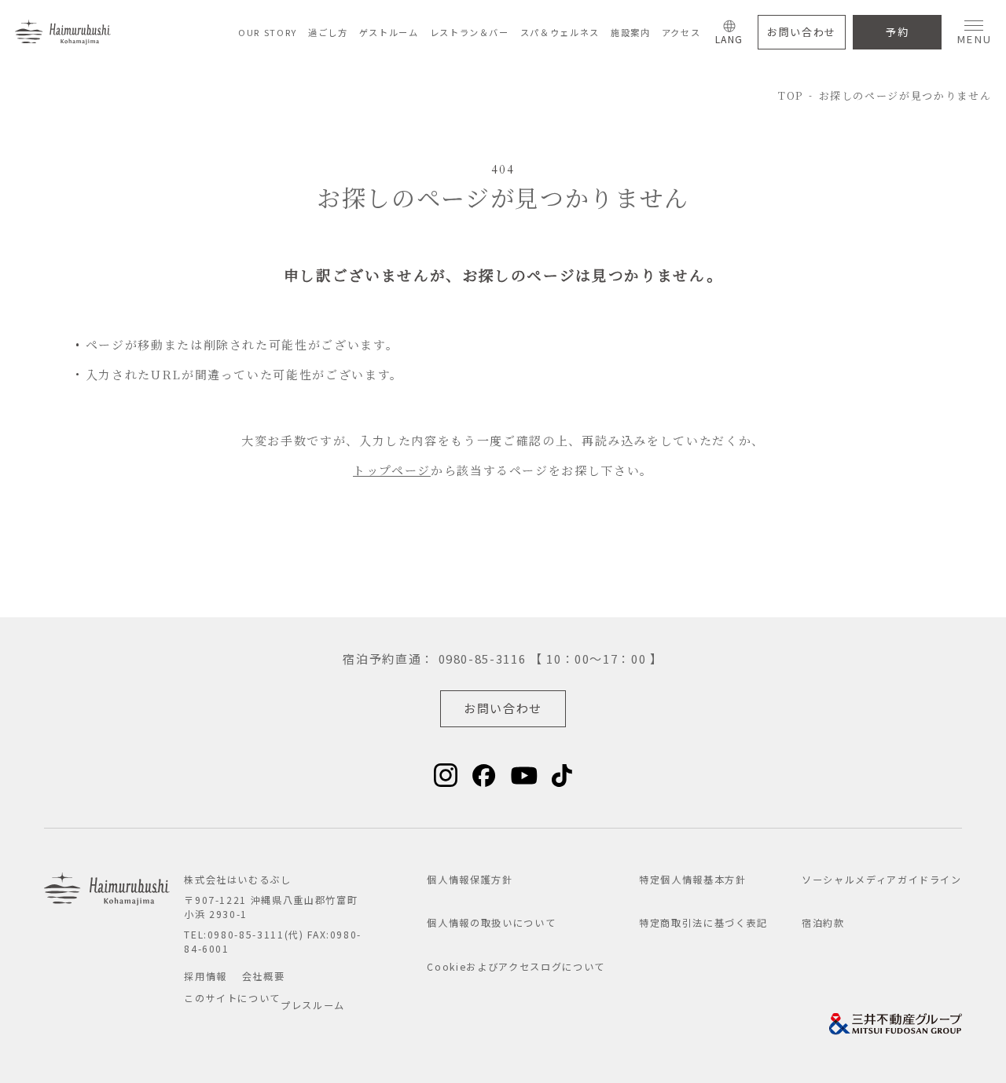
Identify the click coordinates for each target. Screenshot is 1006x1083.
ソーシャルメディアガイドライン (882, 880)
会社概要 (263, 976)
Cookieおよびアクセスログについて (515, 967)
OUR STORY (267, 32)
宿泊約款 (823, 923)
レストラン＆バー (469, 32)
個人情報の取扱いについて (491, 923)
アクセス (681, 32)
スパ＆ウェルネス (560, 32)
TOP (790, 95)
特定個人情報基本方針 (693, 880)
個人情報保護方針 (469, 880)
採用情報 (205, 976)
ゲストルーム (389, 32)
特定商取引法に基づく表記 (703, 923)
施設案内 (631, 32)
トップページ (392, 470)
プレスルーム (313, 1005)
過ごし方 (328, 32)
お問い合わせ (801, 31)
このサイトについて (232, 998)
